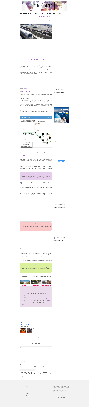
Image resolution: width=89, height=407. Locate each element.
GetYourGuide (26, 88)
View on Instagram (61, 161)
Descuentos (49, 13)
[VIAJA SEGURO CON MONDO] (61, 98)
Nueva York (48, 16)
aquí (45, 293)
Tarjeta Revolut (35, 177)
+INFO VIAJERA (36, 13)
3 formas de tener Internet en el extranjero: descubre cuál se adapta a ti (38, 373)
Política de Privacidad (42, 361)
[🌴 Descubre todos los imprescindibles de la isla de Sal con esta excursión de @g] (66, 146)
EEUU (44, 16)
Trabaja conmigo (44, 384)
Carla (36, 22)
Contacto (44, 13)
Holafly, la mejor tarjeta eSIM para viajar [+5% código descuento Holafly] (34, 372)
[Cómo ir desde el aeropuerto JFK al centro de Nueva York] (36, 31)
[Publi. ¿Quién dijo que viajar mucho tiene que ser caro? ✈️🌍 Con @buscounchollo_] (66, 151)
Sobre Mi (25, 13)
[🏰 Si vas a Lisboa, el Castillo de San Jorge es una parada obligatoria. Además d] (56, 156)
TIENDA (54, 13)
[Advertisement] (36, 49)
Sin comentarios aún (36, 337)
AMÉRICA (40, 16)
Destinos (29, 13)
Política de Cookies (61, 399)
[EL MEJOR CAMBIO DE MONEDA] (61, 196)
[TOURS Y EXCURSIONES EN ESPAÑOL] (61, 221)
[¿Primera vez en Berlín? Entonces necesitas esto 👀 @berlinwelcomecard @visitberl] (61, 156)
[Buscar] (68, 13)
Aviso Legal (23, 362)
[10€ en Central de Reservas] (61, 247)
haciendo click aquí (38, 271)
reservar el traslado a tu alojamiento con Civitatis (27, 261)
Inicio (21, 13)
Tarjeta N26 (29, 177)
